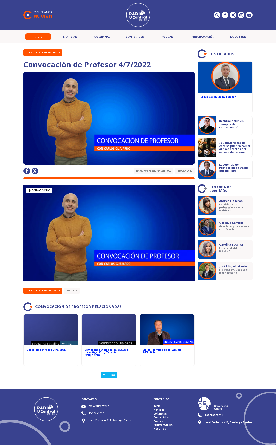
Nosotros (238, 37)
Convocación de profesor (43, 52)
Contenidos (135, 37)
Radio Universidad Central (153, 170)
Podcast (168, 37)
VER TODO (109, 375)
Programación (203, 37)
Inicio (38, 37)
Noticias (70, 37)
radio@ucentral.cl (99, 406)
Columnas (102, 37)
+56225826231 (98, 413)
